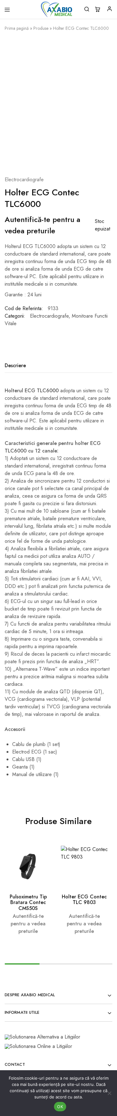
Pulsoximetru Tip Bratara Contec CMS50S (28, 902)
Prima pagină (17, 28)
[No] (109, 1093)
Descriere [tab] (15, 365)
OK (60, 1106)
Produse (40, 28)
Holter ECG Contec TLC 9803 (84, 899)
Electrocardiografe (24, 179)
